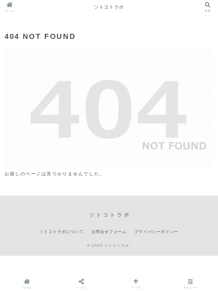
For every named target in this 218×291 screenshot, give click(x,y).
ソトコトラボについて (61, 231)
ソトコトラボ (109, 7)
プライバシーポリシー (156, 231)
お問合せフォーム (109, 231)
